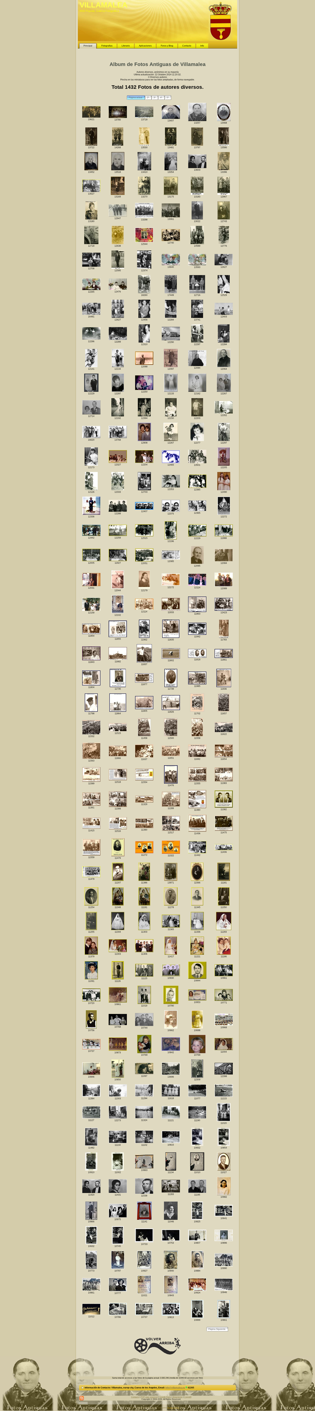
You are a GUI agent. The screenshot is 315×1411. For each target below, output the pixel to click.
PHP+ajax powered (149, 1397)
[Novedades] (81, 1398)
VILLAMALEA (103, 5)
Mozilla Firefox (173, 1408)
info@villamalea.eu (175, 1387)
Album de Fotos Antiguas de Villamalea (158, 64)
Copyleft (187, 1397)
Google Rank (165, 1397)
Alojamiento (177, 1397)
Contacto (135, 1397)
